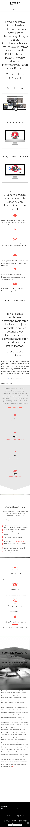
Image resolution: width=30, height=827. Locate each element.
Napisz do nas (15, 677)
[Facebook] (12, 816)
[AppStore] (7, 816)
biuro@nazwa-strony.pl (18, 541)
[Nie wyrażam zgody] (28, 823)
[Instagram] (18, 816)
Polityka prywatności (17, 824)
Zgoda (10, 824)
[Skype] (20, 816)
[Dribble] (10, 816)
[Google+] (15, 816)
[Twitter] (23, 816)
